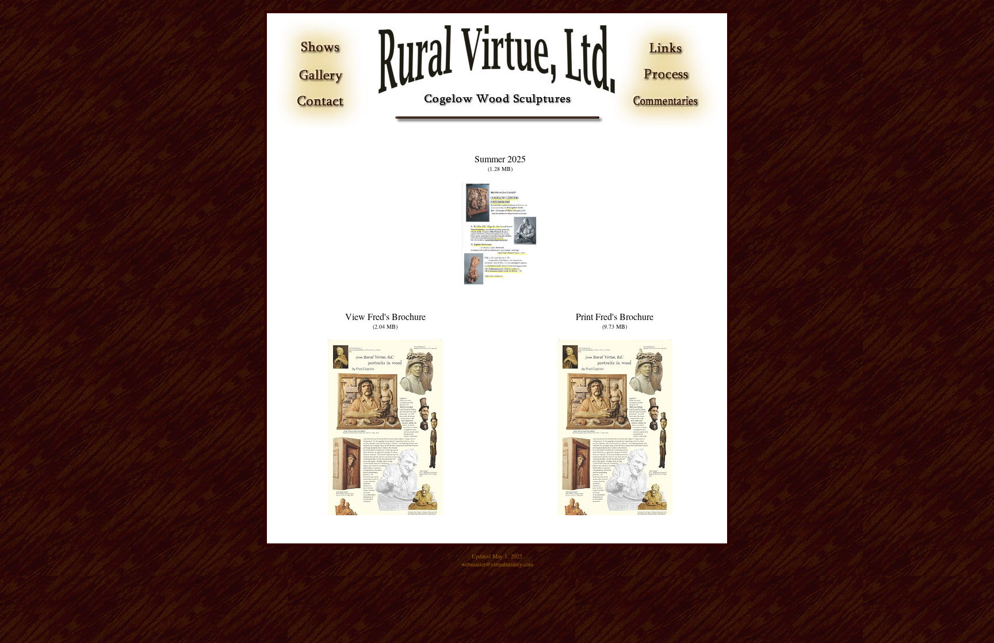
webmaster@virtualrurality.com (497, 564)
